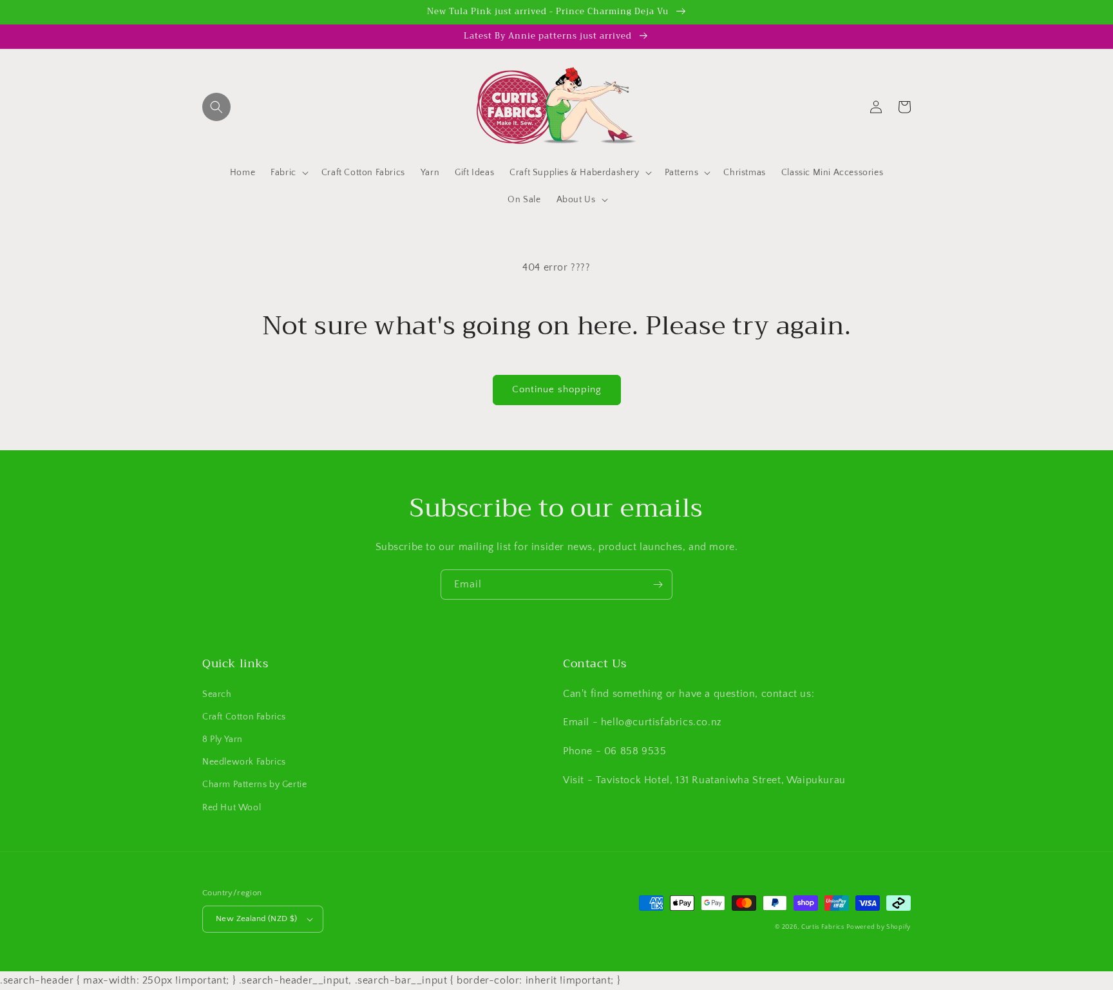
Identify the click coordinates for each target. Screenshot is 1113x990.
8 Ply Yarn (222, 739)
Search (217, 694)
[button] (216, 107)
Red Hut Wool (231, 808)
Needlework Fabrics (244, 762)
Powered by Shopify (878, 927)
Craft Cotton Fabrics (244, 717)
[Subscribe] (657, 584)
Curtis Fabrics (822, 927)
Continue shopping (557, 389)
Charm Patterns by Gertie (254, 784)
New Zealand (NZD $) (257, 918)
